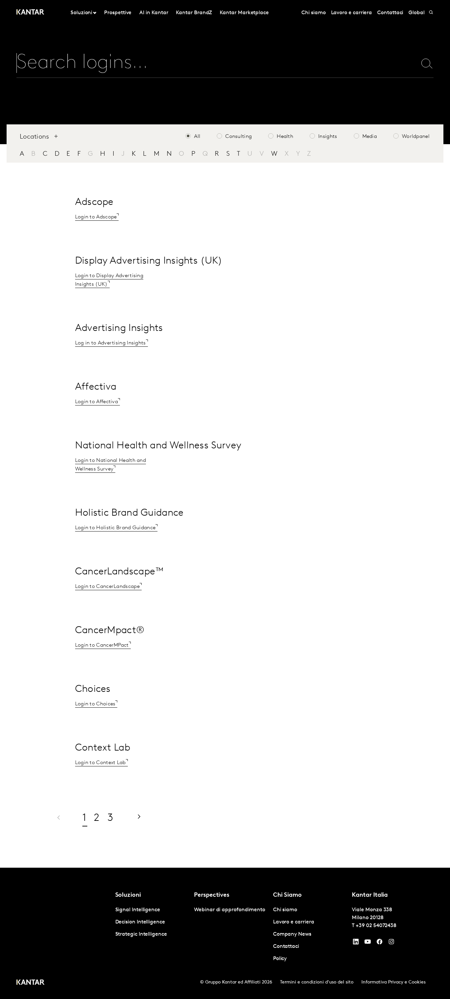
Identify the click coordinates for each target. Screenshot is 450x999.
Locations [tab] (34, 137)
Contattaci (390, 13)
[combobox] (207, 63)
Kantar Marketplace (244, 13)
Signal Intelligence (137, 910)
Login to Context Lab (100, 762)
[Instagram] (391, 943)
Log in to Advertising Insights (110, 343)
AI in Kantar (153, 13)
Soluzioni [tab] (81, 13)
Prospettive (117, 13)
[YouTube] (356, 943)
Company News (292, 934)
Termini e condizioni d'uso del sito (316, 982)
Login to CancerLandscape (107, 586)
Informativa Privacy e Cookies (393, 982)
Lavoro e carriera (351, 13)
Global (416, 13)
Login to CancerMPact (102, 645)
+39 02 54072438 (376, 925)
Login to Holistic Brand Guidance (115, 528)
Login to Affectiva (96, 401)
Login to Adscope (96, 217)
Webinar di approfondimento (229, 910)
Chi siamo (313, 13)
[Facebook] (379, 943)
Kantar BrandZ (194, 13)
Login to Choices (95, 704)
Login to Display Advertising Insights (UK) (109, 280)
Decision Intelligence (140, 922)
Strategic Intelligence (141, 934)
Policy (280, 958)
